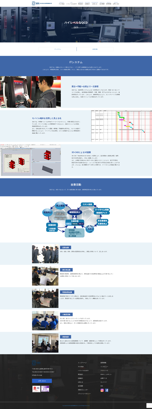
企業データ (104, 378)
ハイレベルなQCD (83, 370)
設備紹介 (80, 378)
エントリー (104, 382)
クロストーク (104, 370)
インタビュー (104, 366)
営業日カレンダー (83, 389)
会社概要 (80, 386)
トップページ (82, 362)
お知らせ (80, 382)
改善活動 (95, 49)
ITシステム (57, 49)
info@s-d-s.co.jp (37, 375)
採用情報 (103, 362)
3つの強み (81, 366)
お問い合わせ (42, 381)
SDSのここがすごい (106, 374)
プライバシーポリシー (84, 393)
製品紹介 (80, 374)
